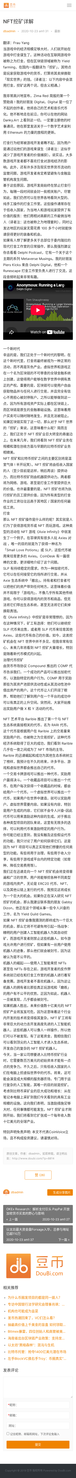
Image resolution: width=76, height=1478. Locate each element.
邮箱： (13, 1415)
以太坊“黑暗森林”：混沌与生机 (31, 1345)
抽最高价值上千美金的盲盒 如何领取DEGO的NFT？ (37, 1325)
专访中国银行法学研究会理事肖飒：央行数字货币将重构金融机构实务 (37, 1304)
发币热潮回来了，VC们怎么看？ (32, 1318)
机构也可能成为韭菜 (23, 1311)
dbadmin (9, 31)
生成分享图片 (61, 1192)
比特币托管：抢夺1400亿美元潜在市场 (37, 1352)
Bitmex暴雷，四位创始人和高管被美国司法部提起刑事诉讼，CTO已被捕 (37, 1331)
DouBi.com (64, 1470)
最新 (57, 31)
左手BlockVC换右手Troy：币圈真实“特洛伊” (37, 1358)
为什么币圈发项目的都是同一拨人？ (35, 1297)
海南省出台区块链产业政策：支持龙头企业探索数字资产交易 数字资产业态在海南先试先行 (37, 1338)
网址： (13, 1425)
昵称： (13, 1405)
